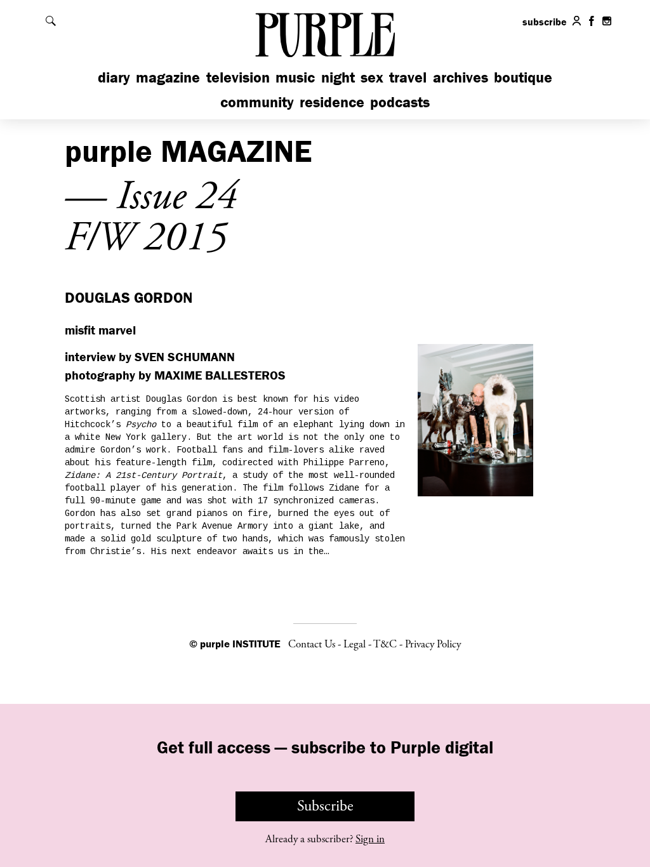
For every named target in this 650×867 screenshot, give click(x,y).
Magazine (168, 77)
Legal (354, 644)
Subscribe (325, 806)
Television (238, 77)
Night (338, 77)
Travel (408, 77)
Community (257, 102)
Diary (114, 77)
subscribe (544, 22)
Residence (332, 102)
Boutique (523, 77)
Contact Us (311, 644)
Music (295, 77)
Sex (372, 77)
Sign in (370, 839)
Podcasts (400, 102)
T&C (385, 644)
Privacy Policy (433, 644)
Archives (460, 77)
